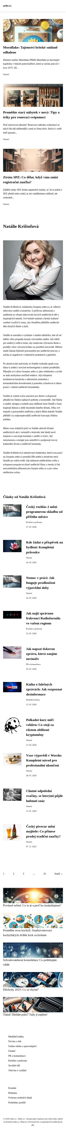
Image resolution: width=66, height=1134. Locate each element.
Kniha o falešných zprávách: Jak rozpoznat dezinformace (44, 689)
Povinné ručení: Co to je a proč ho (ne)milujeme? (32, 905)
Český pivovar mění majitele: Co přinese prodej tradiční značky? (43, 831)
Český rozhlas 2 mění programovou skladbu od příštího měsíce (44, 512)
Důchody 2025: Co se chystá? (21, 989)
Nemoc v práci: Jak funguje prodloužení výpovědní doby (40, 583)
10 (44, 873)
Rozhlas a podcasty (34, 522)
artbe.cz (7, 5)
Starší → (58, 873)
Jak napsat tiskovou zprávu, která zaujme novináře (41, 654)
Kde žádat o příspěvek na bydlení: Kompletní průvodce (44, 547)
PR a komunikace (33, 664)
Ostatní (6, 74)
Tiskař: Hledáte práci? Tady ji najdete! (25, 1014)
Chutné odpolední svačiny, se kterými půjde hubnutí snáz (44, 796)
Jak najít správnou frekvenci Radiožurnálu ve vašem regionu (43, 618)
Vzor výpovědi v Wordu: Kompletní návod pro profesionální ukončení (44, 760)
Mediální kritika (33, 700)
